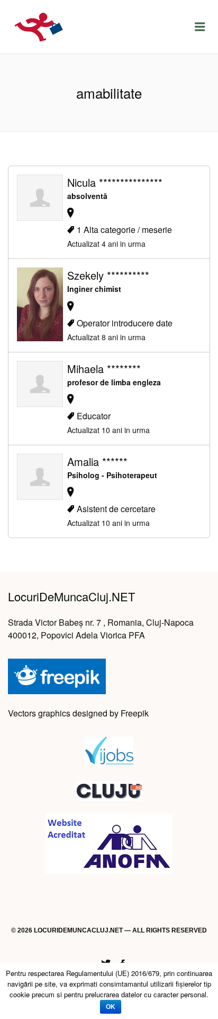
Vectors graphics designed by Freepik (78, 713)
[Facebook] (123, 962)
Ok (110, 1007)
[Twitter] (106, 962)
